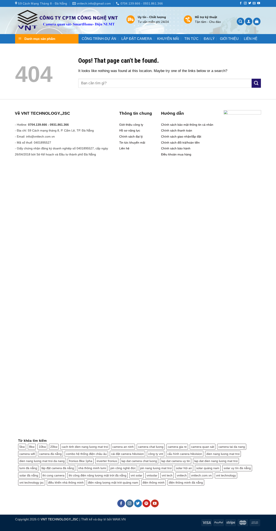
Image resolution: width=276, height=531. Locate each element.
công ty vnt (155, 454)
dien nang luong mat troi (223, 454)
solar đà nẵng (28, 475)
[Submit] (256, 83)
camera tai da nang (231, 446)
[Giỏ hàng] (257, 21)
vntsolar (152, 475)
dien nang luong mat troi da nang (42, 461)
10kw (42, 446)
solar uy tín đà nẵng (237, 468)
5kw (22, 446)
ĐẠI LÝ (209, 39)
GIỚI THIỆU (229, 39)
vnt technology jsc (31, 482)
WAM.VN (119, 519)
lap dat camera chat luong (139, 461)
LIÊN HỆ (250, 39)
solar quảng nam (207, 468)
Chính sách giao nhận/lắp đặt (181, 136)
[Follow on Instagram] (245, 3)
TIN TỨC (191, 39)
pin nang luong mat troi (156, 468)
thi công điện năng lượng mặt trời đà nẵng (97, 475)
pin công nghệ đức (123, 468)
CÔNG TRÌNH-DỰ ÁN (99, 39)
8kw (31, 446)
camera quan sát (202, 446)
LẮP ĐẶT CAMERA (136, 39)
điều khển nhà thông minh (66, 482)
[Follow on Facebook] (240, 3)
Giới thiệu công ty (131, 124)
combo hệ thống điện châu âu (86, 454)
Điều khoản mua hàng (176, 154)
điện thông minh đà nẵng (186, 482)
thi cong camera (53, 475)
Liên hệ (124, 148)
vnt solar (136, 475)
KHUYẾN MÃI (168, 39)
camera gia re (177, 446)
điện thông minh (154, 482)
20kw (53, 446)
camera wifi (27, 454)
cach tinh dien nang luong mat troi (85, 446)
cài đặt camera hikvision (127, 454)
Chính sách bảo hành (175, 148)
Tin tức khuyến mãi (132, 142)
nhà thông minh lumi (92, 468)
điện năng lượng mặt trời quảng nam (113, 482)
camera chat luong (150, 446)
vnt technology (226, 475)
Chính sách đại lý (131, 136)
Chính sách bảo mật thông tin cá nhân (187, 124)
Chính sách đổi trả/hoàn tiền (180, 142)
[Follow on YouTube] (258, 3)
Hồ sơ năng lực (129, 130)
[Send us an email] (254, 3)
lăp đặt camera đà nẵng (57, 468)
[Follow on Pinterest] (146, 503)
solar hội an (184, 468)
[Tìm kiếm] (240, 21)
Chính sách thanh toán (176, 130)
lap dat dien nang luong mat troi (216, 461)
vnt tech (167, 475)
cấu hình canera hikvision (184, 454)
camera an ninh (123, 446)
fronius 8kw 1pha (80, 461)
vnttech (182, 475)
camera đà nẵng (50, 454)
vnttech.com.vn (201, 475)
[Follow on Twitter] (249, 3)
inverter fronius (107, 461)
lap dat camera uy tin (175, 461)
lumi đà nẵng (28, 468)
